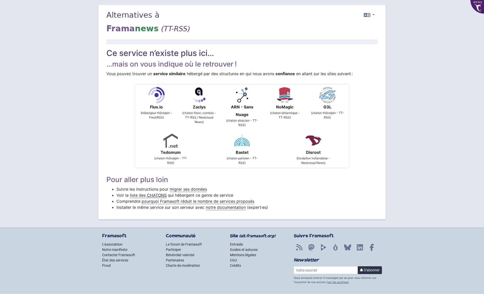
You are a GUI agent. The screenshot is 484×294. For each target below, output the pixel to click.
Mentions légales (243, 255)
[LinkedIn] (359, 250)
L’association (112, 244)
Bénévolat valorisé (180, 255)
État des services (115, 260)
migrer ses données (188, 189)
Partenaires (175, 260)
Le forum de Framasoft (184, 244)
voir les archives (337, 282)
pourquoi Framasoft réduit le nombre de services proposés (198, 201)
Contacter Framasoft (118, 255)
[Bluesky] (347, 250)
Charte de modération (183, 265)
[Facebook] (371, 250)
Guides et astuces (244, 250)
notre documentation (226, 207)
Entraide (236, 244)
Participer (173, 250)
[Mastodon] (311, 250)
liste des (148, 195)
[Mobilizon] (335, 250)
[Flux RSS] (299, 250)
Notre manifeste (114, 250)
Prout (106, 265)
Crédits (235, 265)
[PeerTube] (323, 250)
